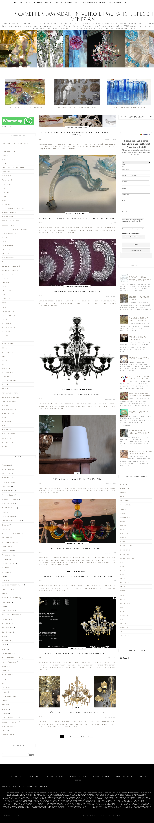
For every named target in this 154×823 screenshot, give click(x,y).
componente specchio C (11, 266)
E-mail (28, 2)
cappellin (5, 670)
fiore (4, 307)
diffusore (5, 282)
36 (75, 736)
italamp (4, 692)
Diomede (5, 155)
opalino (123, 599)
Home (5, 2)
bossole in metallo (9, 233)
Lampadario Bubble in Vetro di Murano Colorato (77, 548)
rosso (122, 619)
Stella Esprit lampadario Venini (13, 209)
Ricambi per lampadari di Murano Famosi (129, 107)
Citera (4, 147)
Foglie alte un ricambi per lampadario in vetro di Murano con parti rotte (138, 319)
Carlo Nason (7, 546)
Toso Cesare (6, 640)
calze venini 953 (8, 245)
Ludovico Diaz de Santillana (12, 585)
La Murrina (6, 581)
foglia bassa (6, 323)
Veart (4, 645)
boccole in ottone (9, 225)
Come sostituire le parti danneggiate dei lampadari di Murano (77, 576)
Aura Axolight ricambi (10, 499)
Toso (4, 636)
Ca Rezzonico (7, 538)
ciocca (4, 262)
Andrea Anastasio (8, 469)
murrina (123, 591)
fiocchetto (6, 299)
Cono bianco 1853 (8, 151)
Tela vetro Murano (9, 213)
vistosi (4, 730)
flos (3, 683)
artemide (5, 666)
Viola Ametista (125, 505)
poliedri (5, 389)
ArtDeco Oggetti (8, 495)
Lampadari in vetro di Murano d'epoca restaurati (140, 412)
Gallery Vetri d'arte (9, 563)
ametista (123, 525)
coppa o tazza (7, 274)
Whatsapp (48, 2)
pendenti (5, 385)
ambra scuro (125, 521)
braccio (5, 237)
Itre (3, 576)
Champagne (124, 492)
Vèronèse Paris (7, 653)
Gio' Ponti (5, 568)
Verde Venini (124, 501)
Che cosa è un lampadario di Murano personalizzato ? (77, 653)
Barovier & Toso (8, 529)
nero (122, 595)
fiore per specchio (8, 315)
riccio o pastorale (9, 401)
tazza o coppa (7, 421)
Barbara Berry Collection (11, 521)
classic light (6, 675)
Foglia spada (6, 184)
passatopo (6, 376)
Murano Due (6, 593)
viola (122, 640)
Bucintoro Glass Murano (11, 533)
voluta (4, 446)
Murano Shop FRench (101, 777)
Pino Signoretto (8, 610)
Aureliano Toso (8, 503)
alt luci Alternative (9, 662)
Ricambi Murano (16, 2)
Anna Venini (6, 486)
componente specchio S (10, 270)
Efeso (4, 159)
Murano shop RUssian (124, 777)
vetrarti (5, 713)
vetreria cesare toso (9, 726)
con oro (77, 707)
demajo (4, 679)
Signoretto (6, 623)
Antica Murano (8, 491)
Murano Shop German (78, 777)
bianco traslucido (127, 558)
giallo (122, 578)
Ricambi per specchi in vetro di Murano (77, 291)
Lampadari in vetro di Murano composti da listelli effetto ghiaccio (140, 298)
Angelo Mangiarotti (9, 482)
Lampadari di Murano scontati (66, 2)
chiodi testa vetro (9, 258)
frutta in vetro (7, 344)
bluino (122, 566)
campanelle (6, 249)
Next (82, 736)
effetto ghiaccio (8, 290)
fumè (122, 574)
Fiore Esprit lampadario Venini (13, 168)
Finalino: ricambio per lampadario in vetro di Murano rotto (137, 338)
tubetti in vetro (8, 438)
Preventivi (38, 2)
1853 (77, 473)
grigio (122, 587)
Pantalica (5, 200)
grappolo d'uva (7, 352)
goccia (4, 348)
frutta (4, 340)
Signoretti (6, 619)
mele (3, 364)
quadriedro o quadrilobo (11, 397)
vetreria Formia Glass (10, 718)
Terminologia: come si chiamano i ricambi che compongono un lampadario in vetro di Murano (140, 278)
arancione (124, 533)
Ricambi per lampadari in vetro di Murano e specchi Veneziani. (51, 815)
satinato (123, 624)
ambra (122, 513)
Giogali (4, 196)
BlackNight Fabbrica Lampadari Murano (77, 389)
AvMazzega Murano (9, 508)
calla (4, 241)
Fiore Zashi (6, 172)
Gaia (3, 188)
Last (90, 736)
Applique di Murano (77, 648)
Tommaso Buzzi (7, 628)
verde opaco (124, 636)
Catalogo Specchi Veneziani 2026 (93, 2)
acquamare (124, 509)
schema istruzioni (8, 413)
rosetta (5, 405)
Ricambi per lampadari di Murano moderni (25, 107)
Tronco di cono (8, 217)
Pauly (4, 606)
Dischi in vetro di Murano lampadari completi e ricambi (139, 358)
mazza (4, 360)
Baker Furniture (8, 516)
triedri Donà (6, 430)
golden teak (124, 583)
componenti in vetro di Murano (77, 286)
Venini (4, 649)
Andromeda (6, 473)
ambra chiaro (125, 517)
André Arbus (6, 478)
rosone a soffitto (9, 409)
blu (121, 562)
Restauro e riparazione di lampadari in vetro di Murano (140, 394)
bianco (122, 542)
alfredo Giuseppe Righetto (11, 658)
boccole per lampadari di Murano (14, 229)
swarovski (5, 705)
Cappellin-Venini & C (9, 542)
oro (121, 607)
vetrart (4, 709)
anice (122, 529)
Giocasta (5, 192)
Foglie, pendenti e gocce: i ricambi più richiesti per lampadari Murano (77, 133)
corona (5, 278)
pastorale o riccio (9, 380)
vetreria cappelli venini (10, 722)
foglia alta (6, 319)
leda (3, 356)
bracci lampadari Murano (77, 571)
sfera (4, 417)
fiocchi (4, 303)
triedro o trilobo (8, 434)
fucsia (122, 570)
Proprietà (77, 780)
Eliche (4, 164)
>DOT (40, 139)
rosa (122, 611)
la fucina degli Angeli (10, 696)
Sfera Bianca (6, 204)
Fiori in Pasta (7, 176)
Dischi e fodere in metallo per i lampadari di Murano (140, 452)
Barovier (5, 525)
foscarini (5, 688)
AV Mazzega (6, 465)
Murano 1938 (7, 589)
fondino (5, 335)
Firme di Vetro (7, 555)
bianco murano (126, 546)
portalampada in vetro (10, 393)
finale (4, 295)
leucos (4, 700)
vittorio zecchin (8, 735)
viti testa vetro (7, 442)
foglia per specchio (9, 327)
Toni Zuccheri (7, 632)
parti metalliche (7, 372)
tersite (4, 426)
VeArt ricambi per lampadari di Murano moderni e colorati (140, 377)
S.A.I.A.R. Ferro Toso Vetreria (12, 615)
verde (122, 632)
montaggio (6, 368)
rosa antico (124, 615)
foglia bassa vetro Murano (77, 213)
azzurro (123, 537)
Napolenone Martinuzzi (11, 598)
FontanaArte (7, 559)
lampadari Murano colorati (77, 543)
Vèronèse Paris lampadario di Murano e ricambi (77, 713)
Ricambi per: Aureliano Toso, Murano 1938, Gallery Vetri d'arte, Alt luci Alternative (139, 432)
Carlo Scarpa (7, 551)
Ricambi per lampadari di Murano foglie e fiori (77, 107)
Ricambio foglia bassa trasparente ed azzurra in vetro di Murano (77, 218)
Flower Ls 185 (7, 180)
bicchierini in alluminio (10, 221)
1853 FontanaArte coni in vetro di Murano (77, 479)
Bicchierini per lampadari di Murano (15, 143)
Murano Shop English (55, 777)
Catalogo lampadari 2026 (117, 2)
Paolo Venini (6, 602)
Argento (123, 484)
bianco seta (124, 554)
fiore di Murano (8, 311)
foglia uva (6, 331)
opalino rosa (125, 603)
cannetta (5, 254)
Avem (4, 512)
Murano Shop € (34, 777)
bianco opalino (126, 550)
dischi (4, 286)
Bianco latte (124, 488)
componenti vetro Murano (77, 127)
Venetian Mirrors (16, 777)
